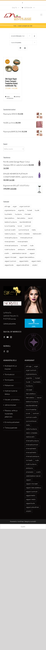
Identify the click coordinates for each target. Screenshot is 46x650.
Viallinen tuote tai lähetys (11, 392)
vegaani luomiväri (10, 261)
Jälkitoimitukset (10, 405)
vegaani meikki (36, 261)
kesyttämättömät (25, 222)
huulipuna (18, 214)
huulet (37, 210)
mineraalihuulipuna (11, 238)
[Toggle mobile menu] (41, 15)
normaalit (24, 245)
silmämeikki (31, 249)
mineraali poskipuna (11, 245)
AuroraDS (33, 521)
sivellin (7, 253)
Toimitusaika (9, 380)
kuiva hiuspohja (10, 226)
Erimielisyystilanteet (12, 422)
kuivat (20, 226)
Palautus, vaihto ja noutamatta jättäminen (11, 413)
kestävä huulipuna (11, 222)
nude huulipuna (10, 249)
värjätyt (34, 265)
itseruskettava (9, 218)
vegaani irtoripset (10, 257)
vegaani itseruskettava (26, 257)
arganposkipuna (10, 210)
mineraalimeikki (23, 241)
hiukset (29, 210)
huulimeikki (8, 214)
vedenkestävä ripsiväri (19, 253)
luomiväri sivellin (10, 230)
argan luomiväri (25, 206)
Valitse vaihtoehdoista (9, 97)
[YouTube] (7, 337)
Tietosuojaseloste (11, 428)
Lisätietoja (17, 96)
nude (31, 245)
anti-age (7, 206)
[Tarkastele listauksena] (25, 48)
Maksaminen (9, 385)
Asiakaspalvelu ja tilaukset (11, 367)
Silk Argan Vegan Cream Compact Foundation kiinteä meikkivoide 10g (11, 82)
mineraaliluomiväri (26, 238)
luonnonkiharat (23, 230)
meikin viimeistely (24, 234)
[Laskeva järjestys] (34, 36)
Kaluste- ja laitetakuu (12, 399)
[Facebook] (4, 337)
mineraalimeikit (10, 241)
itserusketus (21, 218)
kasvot (30, 218)
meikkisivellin (37, 234)
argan (15, 206)
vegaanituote (9, 265)
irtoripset (27, 214)
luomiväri (28, 226)
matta (34, 230)
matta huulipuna (10, 234)
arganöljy (21, 210)
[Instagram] (11, 337)
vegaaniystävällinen (22, 265)
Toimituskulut (9, 374)
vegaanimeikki (23, 261)
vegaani (32, 253)
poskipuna (21, 249)
